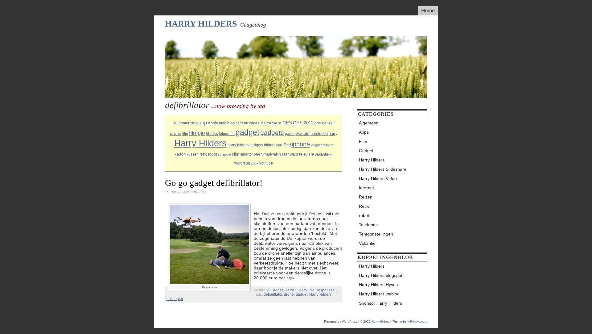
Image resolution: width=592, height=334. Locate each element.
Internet (366, 187)
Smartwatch (271, 154)
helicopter (174, 299)
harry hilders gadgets (245, 145)
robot (212, 154)
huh (279, 145)
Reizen (365, 196)
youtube (266, 163)
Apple (213, 123)
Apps (364, 132)
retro (203, 154)
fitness (212, 133)
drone (175, 133)
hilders (269, 145)
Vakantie (367, 243)
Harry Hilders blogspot (380, 275)
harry (333, 134)
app (203, 123)
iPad (287, 145)
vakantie (322, 154)
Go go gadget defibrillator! (214, 183)
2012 (194, 123)
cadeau (242, 123)
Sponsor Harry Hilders (380, 303)
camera (274, 122)
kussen (193, 154)
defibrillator (273, 294)
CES (287, 122)
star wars (290, 154)
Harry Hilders (201, 23)
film (185, 134)
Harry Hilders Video (378, 178)
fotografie (227, 134)
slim (235, 154)
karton (180, 154)
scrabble (224, 154)
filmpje (197, 133)
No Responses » (324, 290)
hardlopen (319, 133)
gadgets (272, 132)
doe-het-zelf (324, 123)
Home (428, 11)
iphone (301, 144)
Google (302, 133)
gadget (247, 132)
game (289, 134)
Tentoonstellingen (376, 234)
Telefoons (368, 224)
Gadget (276, 290)
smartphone (250, 154)
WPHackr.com (417, 321)
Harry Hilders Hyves (378, 284)
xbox (254, 163)
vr (331, 154)
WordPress (349, 321)
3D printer (181, 123)
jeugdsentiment (322, 145)
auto (222, 123)
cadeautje (257, 123)
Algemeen (369, 122)
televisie (306, 154)
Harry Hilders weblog (379, 293)
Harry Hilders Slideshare (382, 169)
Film (363, 141)
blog (231, 123)
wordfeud (242, 163)
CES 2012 (303, 122)
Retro (364, 206)
